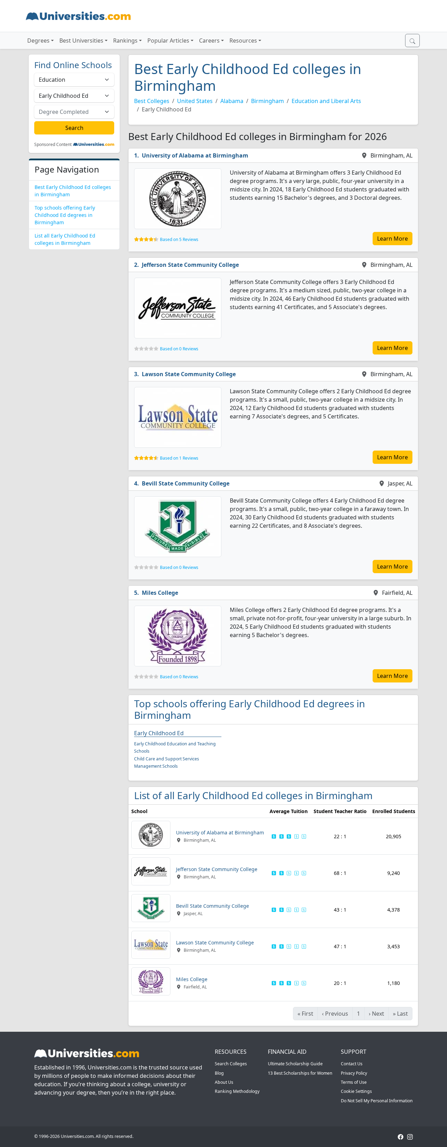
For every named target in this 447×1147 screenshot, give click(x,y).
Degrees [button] (38, 40)
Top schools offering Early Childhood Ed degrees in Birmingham (65, 215)
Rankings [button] (125, 40)
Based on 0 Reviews (179, 349)
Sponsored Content (53, 144)
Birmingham (267, 101)
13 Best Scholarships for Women (300, 1073)
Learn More (392, 238)
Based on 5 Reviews (179, 239)
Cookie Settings (356, 1091)
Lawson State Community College (189, 374)
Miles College (160, 593)
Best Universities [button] (81, 40)
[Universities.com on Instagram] (410, 1136)
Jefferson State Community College (190, 265)
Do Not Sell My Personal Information (377, 1101)
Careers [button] (209, 40)
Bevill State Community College (185, 483)
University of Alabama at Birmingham (195, 155)
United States (195, 101)
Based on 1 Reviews (179, 458)
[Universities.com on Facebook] (400, 1136)
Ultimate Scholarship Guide (295, 1064)
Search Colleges (231, 1064)
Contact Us (351, 1064)
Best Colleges (151, 101)
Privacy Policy (354, 1073)
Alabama (231, 101)
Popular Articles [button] (168, 40)
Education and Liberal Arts (326, 101)
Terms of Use (354, 1082)
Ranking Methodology (237, 1091)
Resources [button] (243, 40)
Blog (219, 1073)
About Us (224, 1082)
